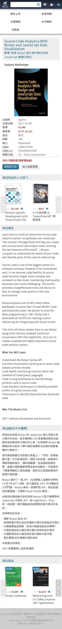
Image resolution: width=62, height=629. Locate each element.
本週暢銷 (15, 21)
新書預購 (46, 14)
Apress (22, 119)
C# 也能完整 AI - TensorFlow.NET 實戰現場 (44, 216)
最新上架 (15, 14)
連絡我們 (41, 614)
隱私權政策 (54, 614)
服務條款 (31, 617)
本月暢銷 (46, 21)
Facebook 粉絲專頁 (11, 614)
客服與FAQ (29, 614)
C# (19, 154)
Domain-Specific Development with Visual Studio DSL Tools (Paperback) (16, 218)
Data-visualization (34, 154)
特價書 (15, 30)
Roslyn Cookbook (15, 595)
